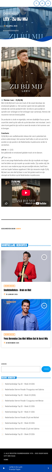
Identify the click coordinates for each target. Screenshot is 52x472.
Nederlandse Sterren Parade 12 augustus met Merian (24, 401)
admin (18, 229)
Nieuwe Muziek (11, 13)
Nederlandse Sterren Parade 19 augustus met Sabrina (24, 389)
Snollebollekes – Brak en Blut (17, 290)
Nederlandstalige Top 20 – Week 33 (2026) (20, 395)
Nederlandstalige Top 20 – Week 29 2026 (20, 434)
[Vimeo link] (9, 3)
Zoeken (4, 364)
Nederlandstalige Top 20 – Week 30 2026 (20, 423)
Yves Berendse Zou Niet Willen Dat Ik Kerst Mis (26, 339)
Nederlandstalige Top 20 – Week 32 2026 (20, 406)
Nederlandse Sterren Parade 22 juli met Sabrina (22, 429)
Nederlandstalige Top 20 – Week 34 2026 (20, 384)
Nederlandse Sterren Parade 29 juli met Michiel (22, 417)
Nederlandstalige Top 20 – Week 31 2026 (20, 412)
